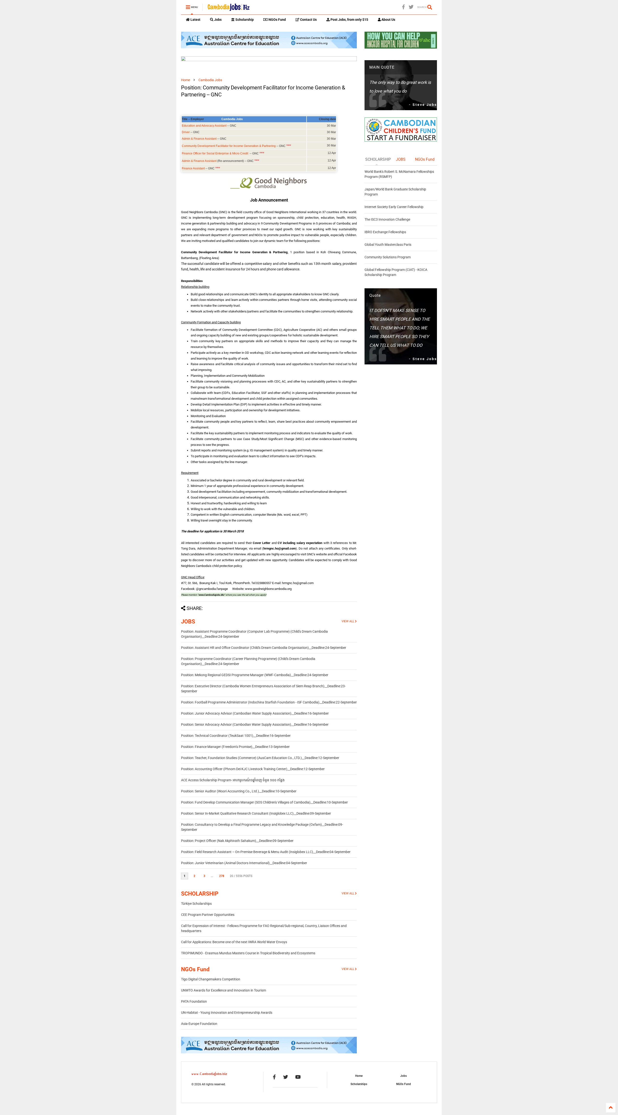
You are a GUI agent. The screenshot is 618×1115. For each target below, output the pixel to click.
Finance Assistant (193, 168)
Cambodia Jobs (210, 80)
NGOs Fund (277, 20)
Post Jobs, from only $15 (349, 20)
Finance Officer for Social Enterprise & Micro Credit (215, 153)
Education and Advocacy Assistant (204, 125)
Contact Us (308, 20)
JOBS (188, 621)
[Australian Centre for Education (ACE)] (269, 47)
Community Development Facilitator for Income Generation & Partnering (229, 146)
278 (221, 876)
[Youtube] (298, 1077)
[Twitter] (411, 7)
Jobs (217, 20)
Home (185, 80)
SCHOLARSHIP (199, 894)
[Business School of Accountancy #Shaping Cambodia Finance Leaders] (269, 60)
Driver (186, 132)
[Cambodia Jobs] (228, 8)
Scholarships (359, 1084)
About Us (388, 20)
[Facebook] (403, 7)
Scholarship (244, 20)
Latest (195, 20)
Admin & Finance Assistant (199, 138)
